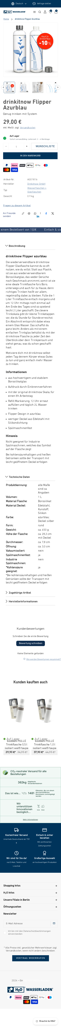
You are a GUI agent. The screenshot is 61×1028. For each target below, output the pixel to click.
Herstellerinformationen (23, 601)
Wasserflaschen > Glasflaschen (36, 190)
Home (6, 19)
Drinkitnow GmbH (36, 184)
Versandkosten (27, 128)
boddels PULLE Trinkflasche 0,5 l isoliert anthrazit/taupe (44, 745)
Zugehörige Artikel (19, 593)
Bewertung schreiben (30, 643)
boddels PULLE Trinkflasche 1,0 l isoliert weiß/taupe (16, 745)
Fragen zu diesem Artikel (17, 205)
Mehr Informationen (30, 819)
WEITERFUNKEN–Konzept (36, 980)
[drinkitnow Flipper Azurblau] (31, 50)
